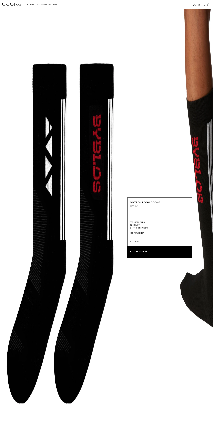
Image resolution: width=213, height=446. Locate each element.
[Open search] (204, 4)
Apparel (31, 5)
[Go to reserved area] (194, 4)
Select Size (135, 241)
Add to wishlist (137, 233)
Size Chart (134, 225)
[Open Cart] (208, 4)
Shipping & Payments (139, 228)
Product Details (137, 222)
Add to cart (140, 252)
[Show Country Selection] (199, 4)
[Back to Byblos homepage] (12, 4)
